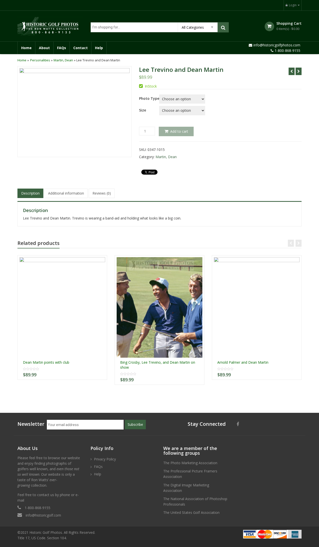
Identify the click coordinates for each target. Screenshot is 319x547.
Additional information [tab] (66, 193)
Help (99, 47)
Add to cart (179, 131)
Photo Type (149, 98)
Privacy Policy (105, 459)
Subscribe (135, 424)
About (44, 47)
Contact (80, 47)
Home (26, 47)
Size (142, 110)
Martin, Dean (63, 60)
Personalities (40, 60)
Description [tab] (30, 193)
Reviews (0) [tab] (101, 193)
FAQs (61, 47)
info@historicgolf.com (43, 515)
